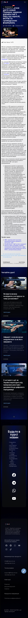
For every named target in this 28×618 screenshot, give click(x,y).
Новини (6, 589)
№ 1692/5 (6, 63)
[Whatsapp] (14, 491)
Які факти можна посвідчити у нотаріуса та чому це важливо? (13, 296)
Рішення (7, 584)
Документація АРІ (9, 586)
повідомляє (4, 59)
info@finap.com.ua (9, 561)
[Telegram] (14, 483)
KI (3, 254)
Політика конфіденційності (12, 598)
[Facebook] (14, 475)
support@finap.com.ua (10, 572)
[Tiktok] (11, 549)
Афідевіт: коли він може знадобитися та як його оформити (13, 339)
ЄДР (16, 255)
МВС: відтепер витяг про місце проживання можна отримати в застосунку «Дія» (13, 241)
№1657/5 (6, 74)
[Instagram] (6, 549)
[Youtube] (14, 498)
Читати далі (6, 312)
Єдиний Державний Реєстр (11, 254)
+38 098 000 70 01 (9, 563)
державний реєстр (10, 254)
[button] (24, 2)
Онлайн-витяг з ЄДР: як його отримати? (15, 244)
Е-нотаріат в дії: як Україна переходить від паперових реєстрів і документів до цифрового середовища (13, 385)
